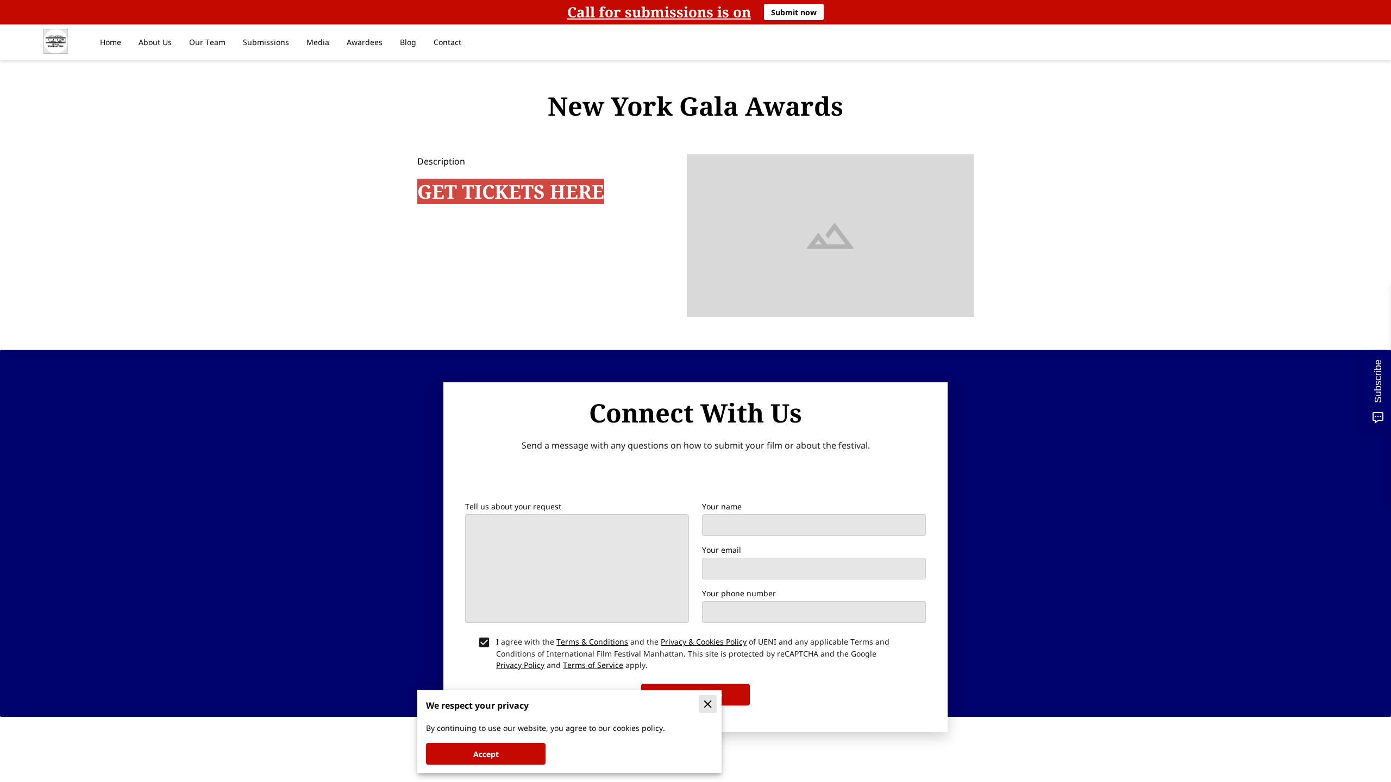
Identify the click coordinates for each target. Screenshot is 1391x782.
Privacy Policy (520, 665)
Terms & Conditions (592, 641)
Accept (486, 754)
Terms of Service (593, 665)
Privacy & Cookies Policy (704, 641)
